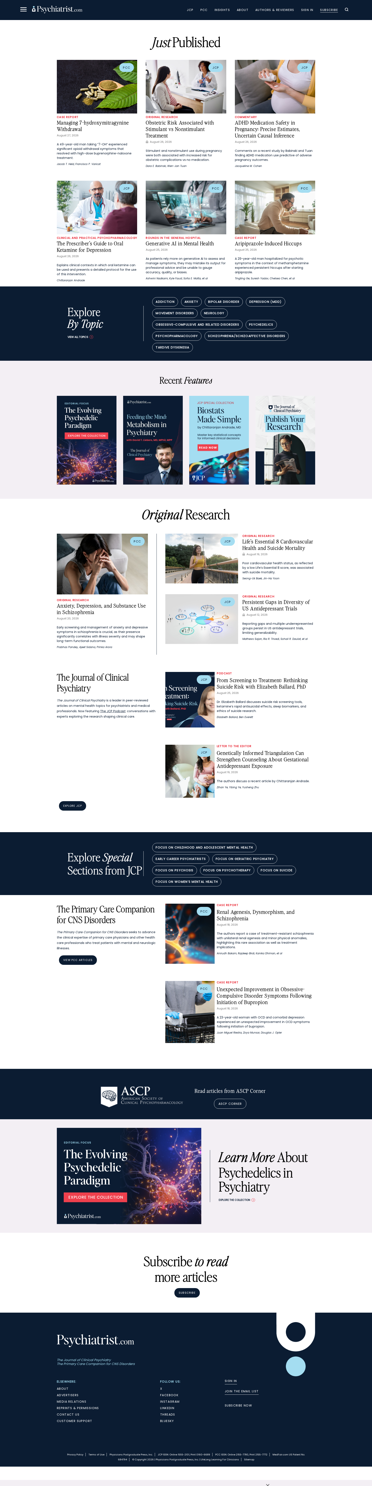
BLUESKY (167, 1421)
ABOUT (62, 1389)
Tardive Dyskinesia (172, 347)
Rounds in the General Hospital (173, 238)
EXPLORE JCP (72, 806)
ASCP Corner (230, 1104)
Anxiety (191, 302)
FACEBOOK (169, 1395)
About (242, 10)
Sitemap (249, 1459)
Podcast (224, 673)
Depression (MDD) (265, 302)
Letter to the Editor (234, 746)
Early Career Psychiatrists (181, 859)
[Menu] (23, 10)
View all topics (78, 337)
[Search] (346, 10)
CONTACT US (68, 1414)
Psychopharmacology (177, 336)
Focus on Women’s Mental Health (187, 882)
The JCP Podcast (113, 711)
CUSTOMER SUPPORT (74, 1421)
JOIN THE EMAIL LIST (242, 1391)
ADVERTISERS (68, 1395)
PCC (204, 10)
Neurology (214, 313)
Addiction (165, 302)
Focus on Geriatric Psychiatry (245, 859)
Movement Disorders (175, 313)
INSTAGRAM (170, 1401)
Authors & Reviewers (274, 10)
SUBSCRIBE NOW (238, 1405)
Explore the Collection (234, 1200)
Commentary (246, 117)
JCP (190, 10)
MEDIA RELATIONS (71, 1401)
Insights (222, 10)
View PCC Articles (78, 960)
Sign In (307, 10)
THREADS (167, 1414)
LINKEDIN (167, 1408)
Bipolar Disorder (223, 302)
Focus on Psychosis (174, 870)
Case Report (67, 117)
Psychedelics (261, 324)
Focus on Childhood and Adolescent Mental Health (204, 847)
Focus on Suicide (277, 870)
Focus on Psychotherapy (227, 870)
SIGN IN (231, 1381)
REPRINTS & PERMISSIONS (78, 1408)
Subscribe (329, 10)
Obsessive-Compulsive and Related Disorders (197, 324)
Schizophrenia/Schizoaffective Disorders (246, 336)
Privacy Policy (75, 1454)
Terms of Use (96, 1454)
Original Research (162, 117)
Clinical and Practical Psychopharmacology (97, 238)
